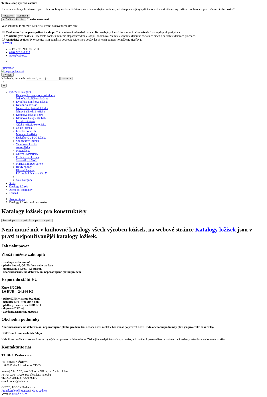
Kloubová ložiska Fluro (29, 114)
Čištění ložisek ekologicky (31, 124)
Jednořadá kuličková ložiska (32, 98)
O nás (12, 183)
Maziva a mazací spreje (29, 163)
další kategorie (24, 179)
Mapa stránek (39, 390)
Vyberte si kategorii (20, 91)
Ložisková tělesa (25, 121)
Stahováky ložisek (26, 160)
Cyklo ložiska (24, 127)
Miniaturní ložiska (26, 134)
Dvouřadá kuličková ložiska (32, 101)
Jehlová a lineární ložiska (30, 111)
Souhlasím (23, 15)
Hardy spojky (24, 166)
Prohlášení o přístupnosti (15, 390)
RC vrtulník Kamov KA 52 (31, 173)
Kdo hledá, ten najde (13, 78)
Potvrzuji (6, 42)
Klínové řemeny (25, 170)
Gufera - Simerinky (27, 153)
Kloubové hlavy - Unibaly (31, 118)
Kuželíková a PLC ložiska (31, 137)
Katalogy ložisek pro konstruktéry (35, 95)
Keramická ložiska (26, 104)
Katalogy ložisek (18, 186)
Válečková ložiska (26, 144)
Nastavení (8, 15)
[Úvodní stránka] (12, 71)
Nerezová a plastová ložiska (32, 108)
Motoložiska (23, 150)
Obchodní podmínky (21, 189)
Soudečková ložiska (27, 140)
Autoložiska (23, 147)
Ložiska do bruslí (26, 131)
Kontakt (13, 193)
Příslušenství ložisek (27, 157)
